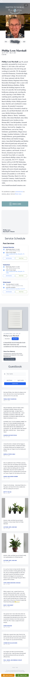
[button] (15, 508)
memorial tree (19, 191)
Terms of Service (19, 671)
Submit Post (15, 383)
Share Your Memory (9, 359)
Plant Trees (21, 258)
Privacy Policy (11, 671)
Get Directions (9, 258)
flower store (18, 194)
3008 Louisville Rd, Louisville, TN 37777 (15, 289)
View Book (7, 338)
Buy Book (15, 338)
